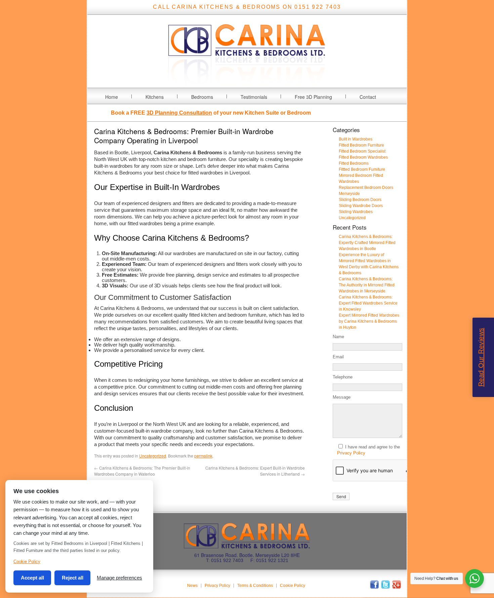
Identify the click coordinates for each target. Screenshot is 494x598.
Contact (368, 96)
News (192, 586)
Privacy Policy (351, 452)
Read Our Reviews (481, 357)
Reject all (72, 578)
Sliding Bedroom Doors (360, 199)
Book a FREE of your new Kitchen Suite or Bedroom (211, 113)
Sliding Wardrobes (356, 211)
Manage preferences (119, 578)
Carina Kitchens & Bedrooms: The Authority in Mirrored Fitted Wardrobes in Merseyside (367, 285)
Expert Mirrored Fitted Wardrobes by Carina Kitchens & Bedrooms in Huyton (369, 321)
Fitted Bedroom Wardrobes (363, 157)
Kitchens (155, 96)
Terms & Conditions (255, 586)
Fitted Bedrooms (354, 163)
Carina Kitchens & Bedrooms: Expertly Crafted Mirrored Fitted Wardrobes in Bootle (367, 242)
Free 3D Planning (313, 96)
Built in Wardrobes (355, 139)
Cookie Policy (292, 586)
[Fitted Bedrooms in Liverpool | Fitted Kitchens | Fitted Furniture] (247, 83)
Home (111, 96)
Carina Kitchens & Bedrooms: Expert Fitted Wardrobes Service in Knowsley (368, 303)
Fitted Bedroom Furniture (361, 145)
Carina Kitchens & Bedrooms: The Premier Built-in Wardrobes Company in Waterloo (142, 471)
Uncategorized (152, 456)
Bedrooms (202, 96)
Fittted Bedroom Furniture (362, 169)
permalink (203, 456)
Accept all (32, 578)
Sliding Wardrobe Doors (361, 205)
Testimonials (254, 96)
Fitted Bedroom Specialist (362, 151)
